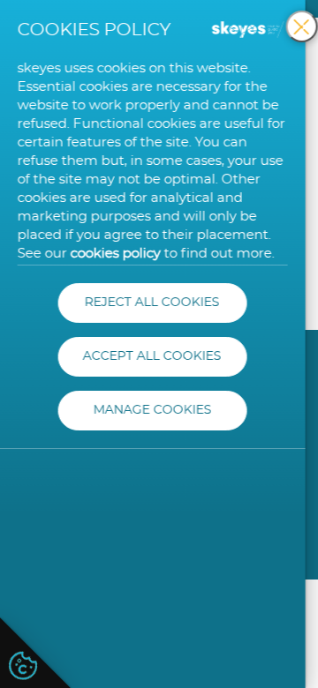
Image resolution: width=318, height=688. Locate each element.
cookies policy (116, 253)
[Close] (302, 26)
